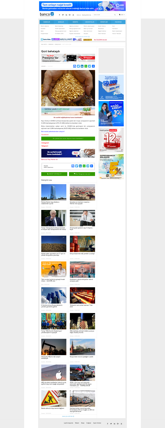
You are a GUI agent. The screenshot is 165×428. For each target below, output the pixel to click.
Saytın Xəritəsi (97, 423)
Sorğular (88, 423)
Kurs (113, 26)
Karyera (86, 33)
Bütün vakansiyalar (89, 26)
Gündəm (43, 28)
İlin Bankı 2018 (59, 33)
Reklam (77, 423)
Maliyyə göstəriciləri (60, 31)
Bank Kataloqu (59, 26)
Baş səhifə (44, 44)
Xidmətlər (104, 22)
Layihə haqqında (68, 423)
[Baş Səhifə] (47, 14)
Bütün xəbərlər (45, 26)
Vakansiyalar (89, 22)
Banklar (61, 22)
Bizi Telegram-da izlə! (82, 174)
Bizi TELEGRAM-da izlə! (100, 39)
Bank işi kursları (88, 28)
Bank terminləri (88, 31)
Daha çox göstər (67, 416)
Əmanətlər (101, 28)
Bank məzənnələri (117, 31)
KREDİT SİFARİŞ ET (54, 174)
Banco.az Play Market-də (49, 159)
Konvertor (115, 28)
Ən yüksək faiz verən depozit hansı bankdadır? (68, 138)
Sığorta (75, 22)
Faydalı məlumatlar (74, 33)
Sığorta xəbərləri (74, 31)
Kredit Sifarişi (102, 26)
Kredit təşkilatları (60, 28)
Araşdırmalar (44, 33)
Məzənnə (118, 22)
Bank (42, 31)
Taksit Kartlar (102, 33)
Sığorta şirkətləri (74, 26)
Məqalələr (58, 44)
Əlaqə (82, 423)
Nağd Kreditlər (102, 31)
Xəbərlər (46, 22)
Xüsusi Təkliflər (116, 33)
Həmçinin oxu (46, 180)
